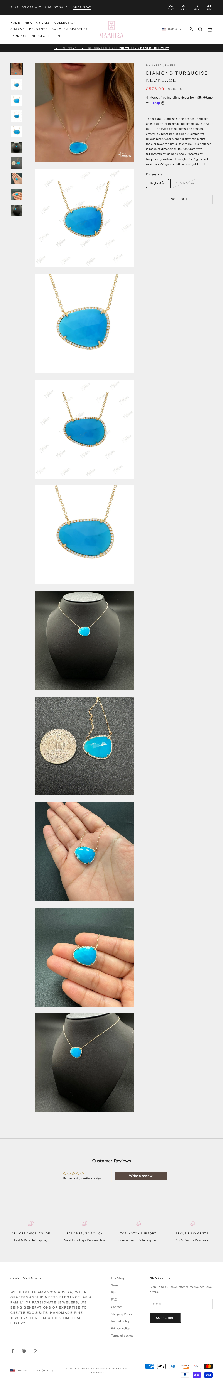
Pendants (38, 29)
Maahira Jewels (161, 65)
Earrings (18, 35)
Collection (65, 22)
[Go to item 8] (16, 179)
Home (15, 22)
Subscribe (165, 1318)
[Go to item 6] (16, 147)
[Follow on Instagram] (24, 1351)
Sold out (179, 199)
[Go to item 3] (16, 100)
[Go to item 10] (16, 210)
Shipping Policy (121, 1314)
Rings (60, 35)
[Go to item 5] (16, 132)
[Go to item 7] (16, 163)
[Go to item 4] (16, 116)
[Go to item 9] (16, 194)
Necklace (41, 35)
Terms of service (122, 1336)
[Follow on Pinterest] (35, 1351)
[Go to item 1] (16, 69)
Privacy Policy (120, 1328)
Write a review (141, 1175)
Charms (17, 29)
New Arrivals (37, 22)
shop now (82, 7)
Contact (116, 1307)
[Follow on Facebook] (12, 1351)
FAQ (114, 1300)
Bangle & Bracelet (70, 29)
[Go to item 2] (16, 85)
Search (115, 1285)
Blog (114, 1292)
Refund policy (120, 1321)
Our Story (118, 1278)
